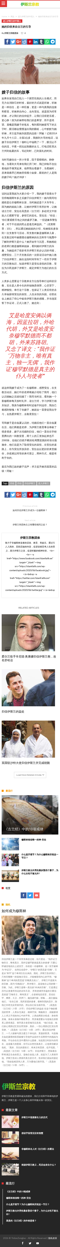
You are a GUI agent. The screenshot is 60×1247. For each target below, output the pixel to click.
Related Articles (28, 607)
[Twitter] (30, 895)
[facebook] (7, 42)
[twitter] (13, 42)
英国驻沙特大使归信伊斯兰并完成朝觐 (26, 763)
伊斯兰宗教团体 (11, 33)
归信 (19, 483)
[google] (19, 42)
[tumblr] (41, 42)
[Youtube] (37, 895)
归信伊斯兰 (29, 483)
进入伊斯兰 (43, 483)
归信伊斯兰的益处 (13, 711)
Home (4, 16)
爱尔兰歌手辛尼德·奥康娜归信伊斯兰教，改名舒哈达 (29, 658)
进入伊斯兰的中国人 (26, 16)
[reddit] (24, 42)
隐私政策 (52, 1238)
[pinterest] (30, 42)
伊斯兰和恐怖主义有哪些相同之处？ (30, 522)
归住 (12, 483)
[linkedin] (35, 42)
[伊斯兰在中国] (30, 4)
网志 (12, 16)
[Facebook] (23, 895)
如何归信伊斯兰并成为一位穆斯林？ (30, 508)
